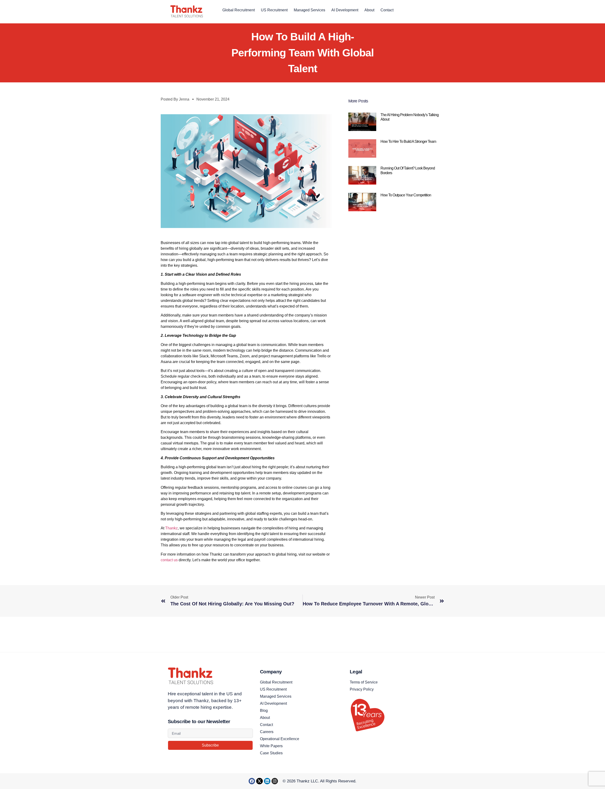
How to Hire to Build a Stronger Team (408, 141)
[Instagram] (275, 781)
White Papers (271, 746)
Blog (264, 711)
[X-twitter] (259, 781)
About (369, 10)
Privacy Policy (362, 689)
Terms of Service (364, 682)
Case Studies (271, 753)
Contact (386, 10)
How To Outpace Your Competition (406, 195)
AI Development (344, 10)
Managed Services (309, 10)
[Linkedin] (267, 781)
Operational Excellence (279, 739)
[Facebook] (252, 781)
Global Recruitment (238, 10)
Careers (266, 732)
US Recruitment (274, 10)
